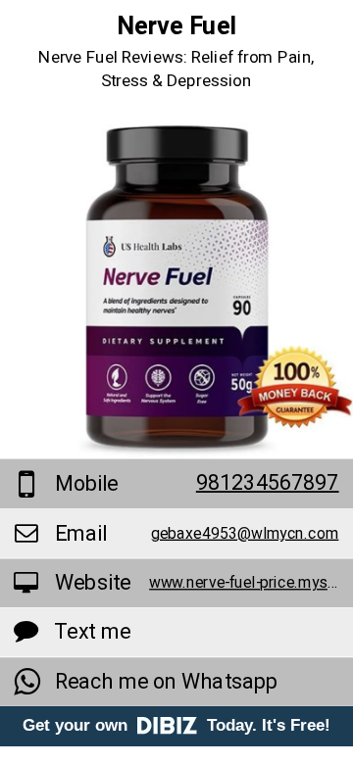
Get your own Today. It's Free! (176, 725)
